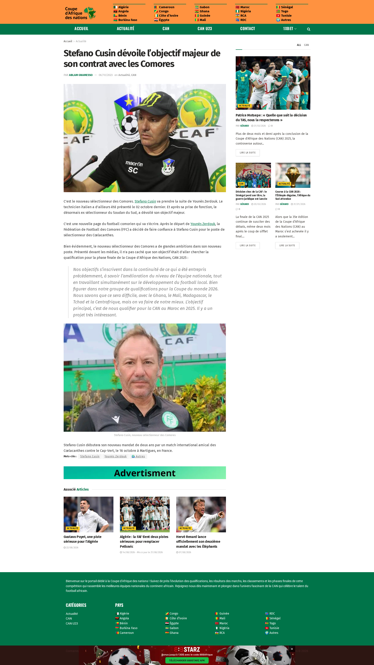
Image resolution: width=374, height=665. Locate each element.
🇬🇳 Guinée (202, 16)
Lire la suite (250, 151)
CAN (166, 28)
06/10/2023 (106, 75)
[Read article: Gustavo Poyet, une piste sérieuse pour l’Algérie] (88, 514)
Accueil (81, 28)
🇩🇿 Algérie (121, 7)
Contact (247, 28)
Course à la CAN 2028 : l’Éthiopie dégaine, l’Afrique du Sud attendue (292, 195)
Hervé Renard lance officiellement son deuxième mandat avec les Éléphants (198, 542)
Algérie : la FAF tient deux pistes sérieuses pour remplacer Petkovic (144, 542)
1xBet (288, 28)
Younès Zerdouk (202, 224)
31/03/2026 (259, 125)
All (299, 45)
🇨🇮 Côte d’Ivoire (166, 16)
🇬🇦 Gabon (202, 7)
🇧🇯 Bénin (120, 16)
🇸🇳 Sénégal (284, 7)
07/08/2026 (184, 552)
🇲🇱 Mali (200, 20)
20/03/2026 (259, 204)
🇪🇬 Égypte (161, 20)
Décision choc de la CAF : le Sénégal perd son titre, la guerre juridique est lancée (251, 195)
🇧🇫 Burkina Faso (125, 20)
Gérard (244, 125)
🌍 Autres (283, 20)
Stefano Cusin (145, 201)
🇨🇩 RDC (241, 20)
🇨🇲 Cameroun (164, 7)
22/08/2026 (72, 547)
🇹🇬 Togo (282, 11)
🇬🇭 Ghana (202, 11)
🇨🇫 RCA (240, 16)
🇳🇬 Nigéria (243, 11)
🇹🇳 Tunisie (284, 16)
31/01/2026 (299, 204)
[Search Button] (308, 29)
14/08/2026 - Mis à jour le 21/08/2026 (142, 552)
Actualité (125, 28)
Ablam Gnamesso (81, 75)
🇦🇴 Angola (121, 11)
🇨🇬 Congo (161, 11)
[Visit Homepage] (80, 13)
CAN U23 (205, 28)
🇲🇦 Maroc (242, 7)
